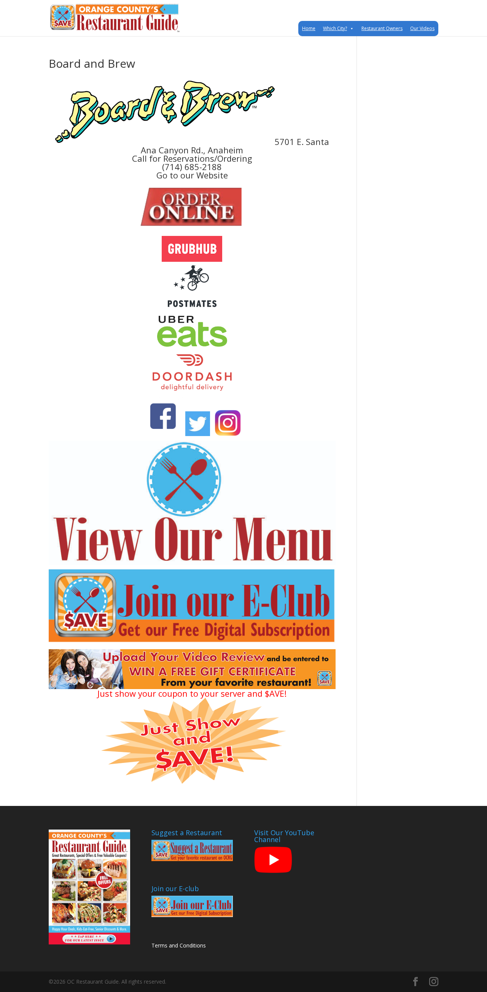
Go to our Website (192, 175)
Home (308, 28)
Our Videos (422, 28)
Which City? (335, 28)
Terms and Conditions (178, 945)
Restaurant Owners (382, 28)
